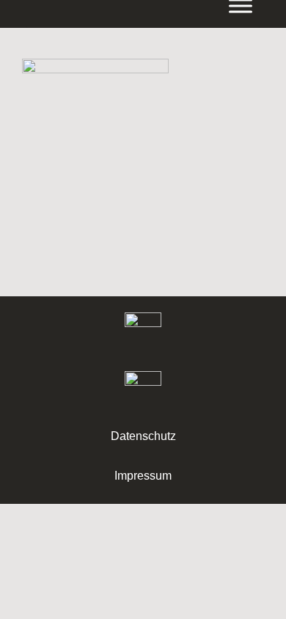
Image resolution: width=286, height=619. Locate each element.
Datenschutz (143, 436)
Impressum (143, 475)
